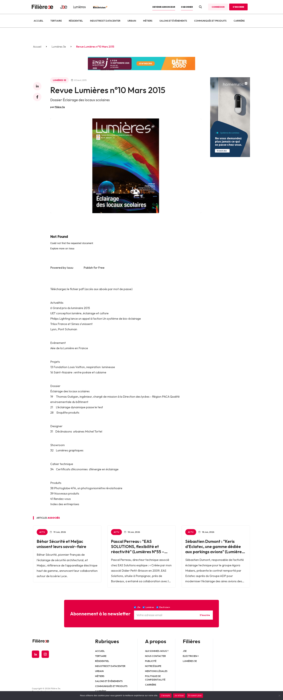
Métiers (147, 20)
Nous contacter (155, 656)
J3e (185, 650)
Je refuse (179, 695)
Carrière (239, 20)
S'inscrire (205, 615)
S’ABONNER (187, 7)
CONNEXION (218, 7)
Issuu (70, 267)
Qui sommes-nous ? (156, 650)
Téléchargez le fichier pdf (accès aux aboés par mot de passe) (91, 289)
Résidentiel (76, 20)
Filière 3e (60, 106)
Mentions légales (156, 671)
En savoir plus (195, 695)
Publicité (150, 661)
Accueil (38, 20)
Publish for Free (94, 267)
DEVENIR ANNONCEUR (163, 7)
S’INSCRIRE (238, 7)
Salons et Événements (173, 20)
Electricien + (191, 656)
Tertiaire (56, 20)
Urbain (131, 20)
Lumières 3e (59, 46)
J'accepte (165, 695)
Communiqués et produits (210, 20)
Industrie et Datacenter (105, 20)
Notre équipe (153, 666)
